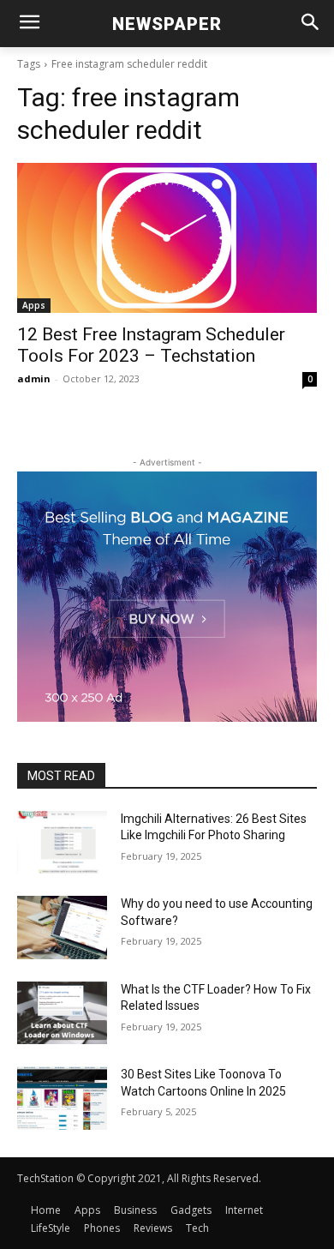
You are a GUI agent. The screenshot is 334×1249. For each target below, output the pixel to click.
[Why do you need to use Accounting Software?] (62, 927)
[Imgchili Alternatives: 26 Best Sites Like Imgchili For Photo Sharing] (62, 842)
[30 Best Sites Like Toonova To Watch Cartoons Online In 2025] (62, 1098)
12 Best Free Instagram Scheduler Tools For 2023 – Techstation (151, 345)
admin (34, 378)
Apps (33, 305)
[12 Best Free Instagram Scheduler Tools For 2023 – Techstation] (167, 238)
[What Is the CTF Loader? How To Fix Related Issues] (62, 1013)
